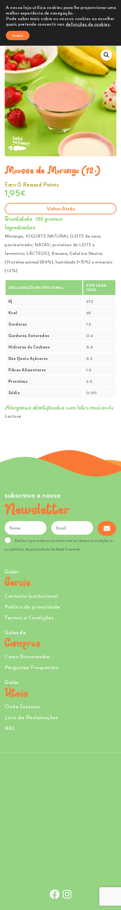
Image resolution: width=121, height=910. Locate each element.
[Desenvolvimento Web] (60, 873)
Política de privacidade (32, 606)
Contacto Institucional (31, 595)
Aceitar (17, 35)
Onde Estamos (23, 706)
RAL (10, 728)
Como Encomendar (28, 656)
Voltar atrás (61, 208)
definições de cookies (88, 24)
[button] (106, 55)
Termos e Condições (29, 617)
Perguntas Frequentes (31, 667)
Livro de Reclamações (31, 717)
